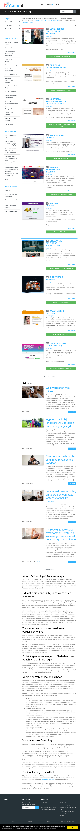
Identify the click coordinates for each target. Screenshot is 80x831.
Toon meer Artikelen (49, 569)
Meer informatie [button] (53, 828)
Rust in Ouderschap (53, 20)
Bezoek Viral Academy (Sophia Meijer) (61, 368)
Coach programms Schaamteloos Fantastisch (10, 53)
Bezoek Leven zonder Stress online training (61, 56)
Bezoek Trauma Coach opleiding (61, 334)
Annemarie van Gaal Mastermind (11, 195)
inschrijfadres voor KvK (48, 779)
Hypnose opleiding (10, 91)
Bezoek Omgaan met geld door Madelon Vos (61, 268)
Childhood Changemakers (9, 108)
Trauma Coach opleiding (9, 113)
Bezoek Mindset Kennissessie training (61, 194)
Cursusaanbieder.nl (27, 22)
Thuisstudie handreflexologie (10, 69)
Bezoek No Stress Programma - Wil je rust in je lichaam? (61, 125)
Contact (13, 821)
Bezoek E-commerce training (61, 302)
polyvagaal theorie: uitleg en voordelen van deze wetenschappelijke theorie (11, 160)
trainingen (8, 28)
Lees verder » (72, 52)
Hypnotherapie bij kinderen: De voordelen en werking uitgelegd (11, 143)
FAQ (12, 824)
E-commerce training (11, 65)
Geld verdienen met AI (11, 74)
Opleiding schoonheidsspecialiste (11, 102)
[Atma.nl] (13, 4)
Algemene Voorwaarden (67, 821)
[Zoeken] (74, 11)
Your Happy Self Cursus (9, 60)
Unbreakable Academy (40, 20)
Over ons (30, 821)
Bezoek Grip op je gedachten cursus (61, 90)
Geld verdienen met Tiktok (10, 136)
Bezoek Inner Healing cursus (61, 158)
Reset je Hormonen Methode (10, 119)
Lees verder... (72, 411)
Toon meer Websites (49, 376)
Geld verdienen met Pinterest (10, 206)
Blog (57, 4)
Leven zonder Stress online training (11, 96)
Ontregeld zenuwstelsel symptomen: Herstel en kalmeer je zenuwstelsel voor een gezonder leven (11, 171)
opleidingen (8, 21)
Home (42, 4)
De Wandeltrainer (10, 48)
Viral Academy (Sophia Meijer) (11, 87)
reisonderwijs (8, 25)
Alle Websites (9, 124)
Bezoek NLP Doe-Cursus (61, 232)
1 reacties (38, 561)
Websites (49, 4)
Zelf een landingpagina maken (11, 43)
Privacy (49, 821)
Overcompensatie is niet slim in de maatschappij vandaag (11, 150)
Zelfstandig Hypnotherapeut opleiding (9, 80)
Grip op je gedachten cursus (48, 809)
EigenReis (8, 190)
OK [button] (72, 827)
